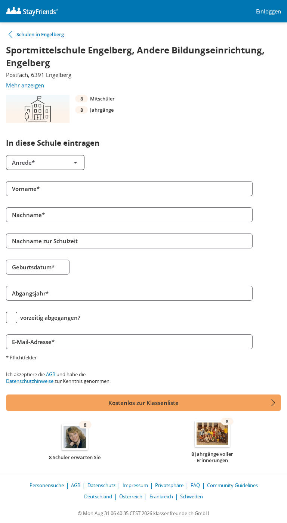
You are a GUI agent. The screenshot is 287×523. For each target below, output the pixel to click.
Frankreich (161, 496)
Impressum (135, 485)
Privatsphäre (169, 485)
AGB (50, 374)
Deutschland (98, 496)
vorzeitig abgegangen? (50, 317)
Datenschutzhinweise (29, 381)
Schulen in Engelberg (40, 34)
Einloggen (268, 11)
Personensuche (47, 485)
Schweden (191, 496)
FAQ (195, 485)
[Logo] (32, 11)
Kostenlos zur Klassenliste (143, 402)
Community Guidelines (232, 485)
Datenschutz (101, 485)
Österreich (130, 496)
